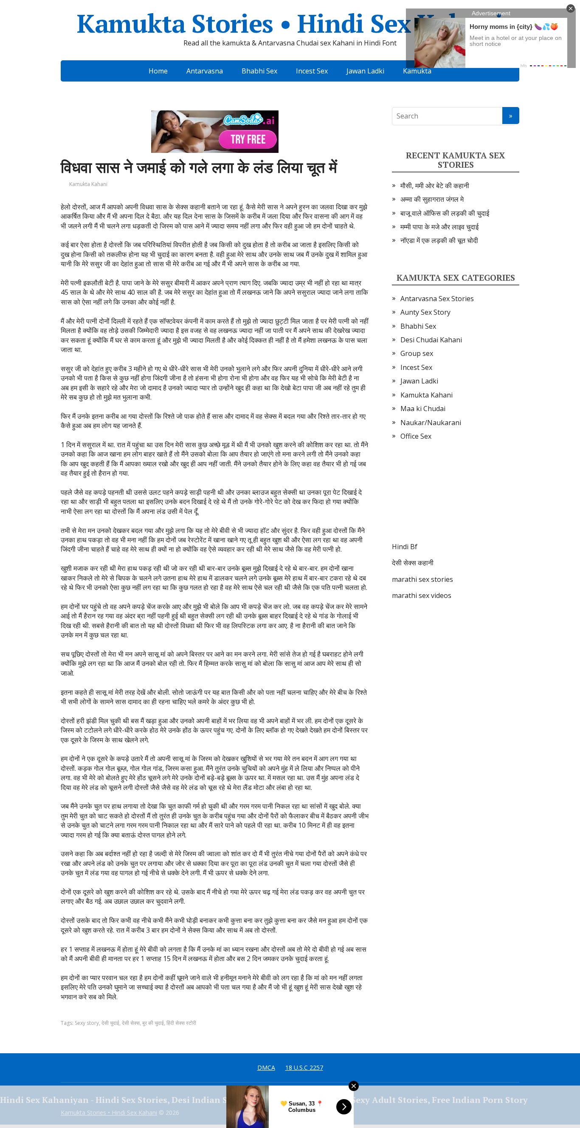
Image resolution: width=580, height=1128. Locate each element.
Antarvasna (204, 71)
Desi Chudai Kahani (431, 339)
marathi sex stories (422, 579)
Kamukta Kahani (88, 184)
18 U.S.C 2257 (304, 1067)
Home (158, 71)
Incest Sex (312, 71)
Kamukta (417, 71)
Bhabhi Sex (259, 71)
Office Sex (415, 436)
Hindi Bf (404, 546)
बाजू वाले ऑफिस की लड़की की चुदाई (444, 213)
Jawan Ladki (365, 71)
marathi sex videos (421, 595)
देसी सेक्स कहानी (413, 562)
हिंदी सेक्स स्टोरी (181, 1022)
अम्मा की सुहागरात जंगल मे (432, 199)
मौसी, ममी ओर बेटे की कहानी (434, 185)
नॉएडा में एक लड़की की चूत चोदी (439, 240)
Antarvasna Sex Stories (437, 298)
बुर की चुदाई (153, 1022)
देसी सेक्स (131, 1022)
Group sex (416, 353)
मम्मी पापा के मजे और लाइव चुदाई (439, 226)
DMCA (266, 1067)
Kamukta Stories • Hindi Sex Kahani (290, 23)
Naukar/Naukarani (430, 422)
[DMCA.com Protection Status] (455, 500)
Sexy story (87, 1022)
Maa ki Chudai (422, 408)
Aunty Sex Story (425, 312)
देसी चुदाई (110, 1022)
